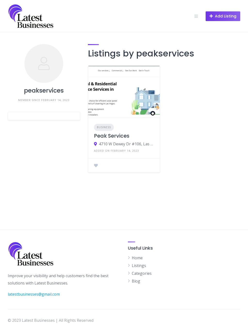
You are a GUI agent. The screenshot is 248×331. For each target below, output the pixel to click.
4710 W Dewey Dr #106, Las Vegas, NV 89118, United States (126, 144)
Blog (136, 281)
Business (104, 127)
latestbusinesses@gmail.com (34, 294)
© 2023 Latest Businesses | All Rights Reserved (50, 320)
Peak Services (111, 135)
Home (137, 257)
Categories (142, 273)
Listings (139, 265)
